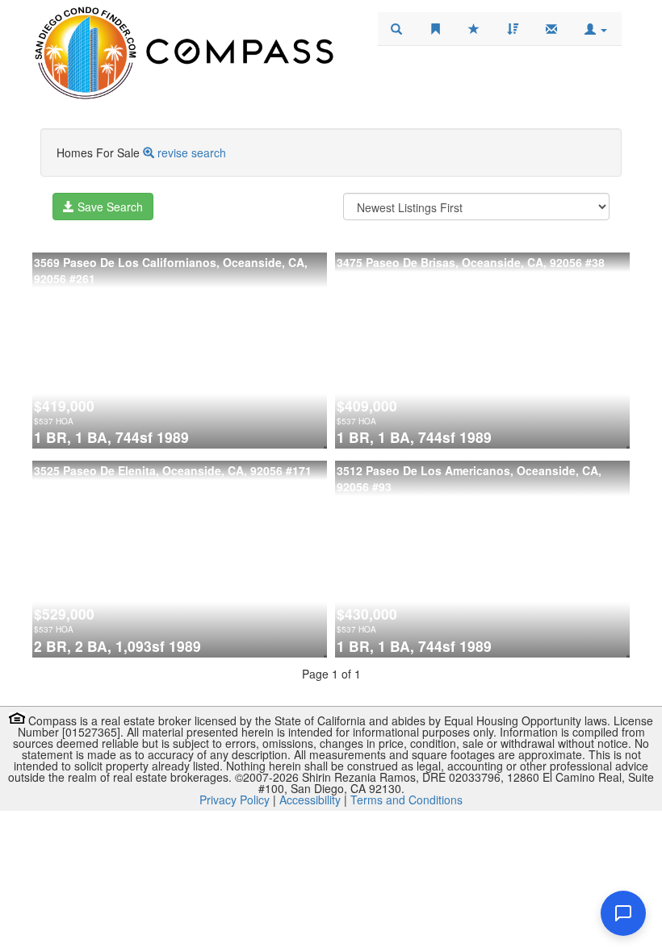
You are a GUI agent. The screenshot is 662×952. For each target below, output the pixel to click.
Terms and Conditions (406, 799)
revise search (191, 152)
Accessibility (310, 799)
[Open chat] (623, 913)
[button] (596, 29)
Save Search (108, 206)
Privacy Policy (234, 799)
